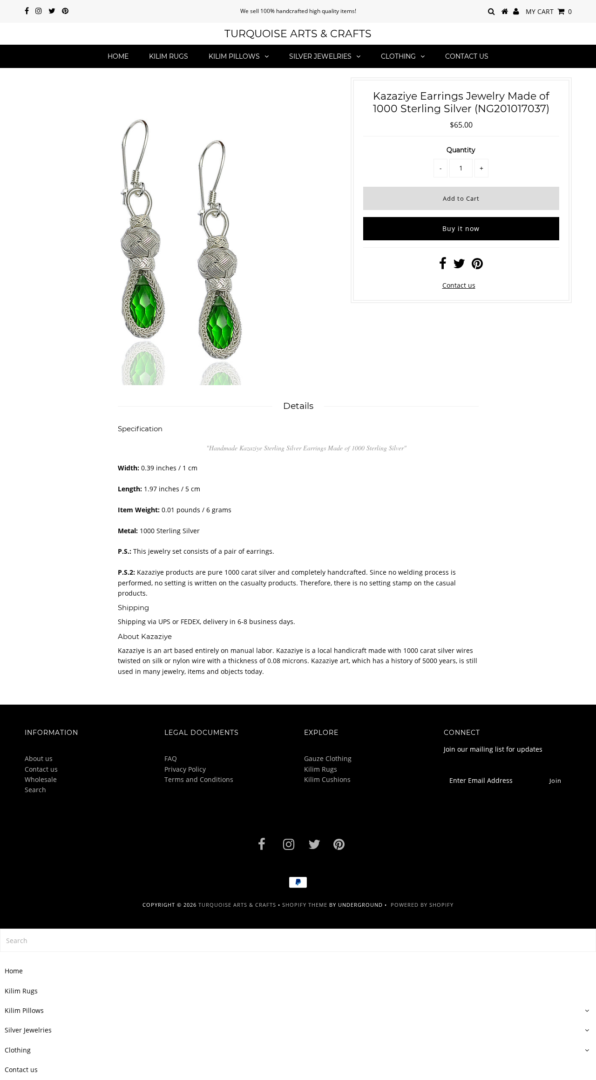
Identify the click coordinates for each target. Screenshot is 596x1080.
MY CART (549, 11)
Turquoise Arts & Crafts (298, 33)
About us (39, 758)
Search (35, 789)
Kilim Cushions (327, 779)
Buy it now (461, 228)
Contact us (466, 56)
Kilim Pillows (234, 56)
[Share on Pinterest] (477, 265)
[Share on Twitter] (459, 265)
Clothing (398, 56)
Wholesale (41, 779)
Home (118, 56)
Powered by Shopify (422, 904)
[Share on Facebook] (443, 265)
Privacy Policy (185, 769)
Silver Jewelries (320, 56)
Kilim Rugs (168, 56)
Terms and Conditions (198, 779)
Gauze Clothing (328, 758)
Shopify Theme (304, 904)
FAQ (170, 758)
